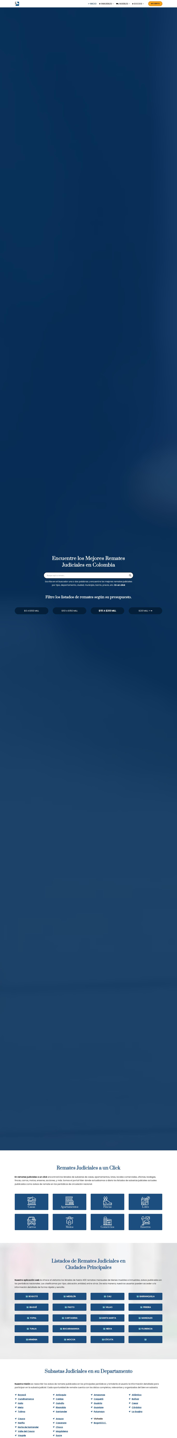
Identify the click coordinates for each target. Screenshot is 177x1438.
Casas (31, 1207)
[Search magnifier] (130, 575)
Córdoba (136, 1407)
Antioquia (61, 1394)
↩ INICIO (92, 3)
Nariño (21, 1422)
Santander (61, 1411)
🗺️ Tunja (32, 1328)
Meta (20, 1407)
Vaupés (22, 1435)
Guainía (98, 1403)
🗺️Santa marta (107, 1318)
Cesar (135, 1403)
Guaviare (98, 1407)
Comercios (107, 1227)
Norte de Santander (28, 1427)
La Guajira (137, 1411)
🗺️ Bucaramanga (69, 1328)
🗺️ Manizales (145, 1318)
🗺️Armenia (31, 1339)
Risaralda (61, 1407)
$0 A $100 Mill (31, 610)
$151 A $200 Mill (107, 610)
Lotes (145, 1207)
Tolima (21, 1411)
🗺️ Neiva (107, 1328)
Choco (59, 1427)
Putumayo (99, 1411)
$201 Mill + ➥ (145, 610)
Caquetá (98, 1398)
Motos (69, 1227)
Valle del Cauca (26, 1431)
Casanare (61, 1422)
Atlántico (136, 1394)
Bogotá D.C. (100, 1422)
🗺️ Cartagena (69, 1318)
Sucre (59, 1435)
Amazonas (99, 1394)
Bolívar (135, 1398)
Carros (31, 1227)
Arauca (59, 1418)
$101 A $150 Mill (70, 610)
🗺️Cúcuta (107, 1339)
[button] (113, 3)
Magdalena (62, 1431)
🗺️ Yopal (31, 1318)
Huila (20, 1403)
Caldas (59, 1398)
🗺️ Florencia (145, 1328)
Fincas (107, 1207)
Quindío (60, 1403)
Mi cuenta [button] (155, 3)
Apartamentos (69, 1207)
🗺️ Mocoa (69, 1339)
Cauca (21, 1418)
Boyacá (22, 1394)
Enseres (145, 1227)
